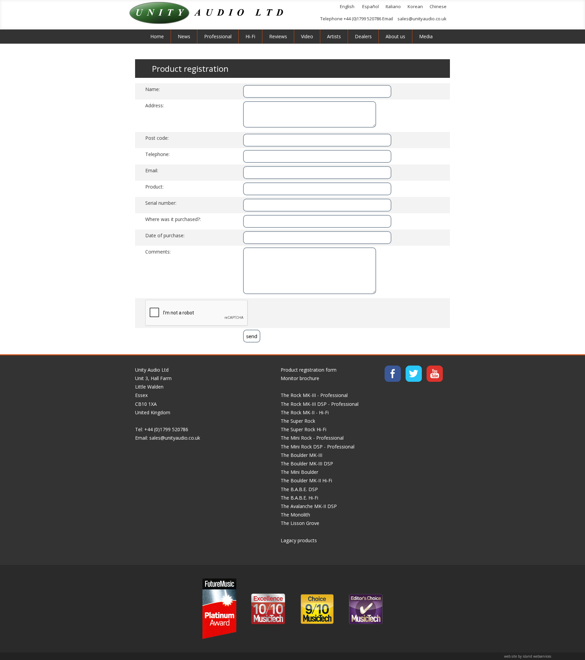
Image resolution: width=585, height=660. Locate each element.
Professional (218, 36)
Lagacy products (299, 540)
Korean (415, 6)
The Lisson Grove (300, 523)
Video (307, 36)
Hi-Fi (250, 36)
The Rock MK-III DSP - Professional (320, 404)
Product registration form (309, 370)
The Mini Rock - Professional (312, 438)
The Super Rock (298, 421)
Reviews (278, 36)
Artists (334, 36)
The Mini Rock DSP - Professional (317, 446)
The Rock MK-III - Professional (314, 395)
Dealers (363, 36)
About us (395, 36)
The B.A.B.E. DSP (299, 489)
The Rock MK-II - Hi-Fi (305, 412)
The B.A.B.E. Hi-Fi (299, 497)
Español (370, 6)
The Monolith (295, 514)
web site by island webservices (527, 656)
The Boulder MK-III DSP (307, 463)
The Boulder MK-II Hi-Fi (306, 480)
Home (157, 36)
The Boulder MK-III (301, 455)
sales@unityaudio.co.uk (422, 19)
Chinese (438, 6)
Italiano (393, 6)
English (347, 6)
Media (426, 36)
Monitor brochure (300, 378)
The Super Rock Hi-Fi (303, 429)
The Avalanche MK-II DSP (309, 506)
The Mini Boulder (299, 472)
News (184, 36)
